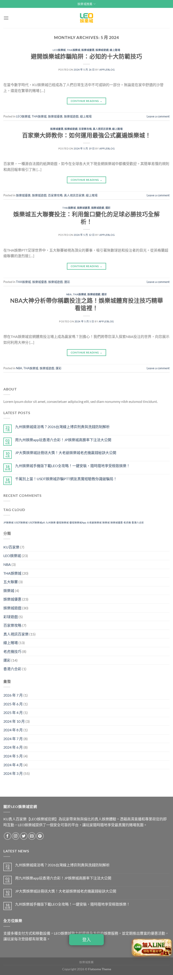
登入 (87, 939)
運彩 (108, 207)
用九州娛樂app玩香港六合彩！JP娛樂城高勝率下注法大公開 (63, 440)
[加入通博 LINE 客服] (152, 947)
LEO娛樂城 (59, 49)
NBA (69, 294)
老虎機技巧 (12, 651)
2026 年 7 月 (13, 695)
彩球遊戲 (10, 617)
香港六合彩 (138, 522)
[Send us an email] (32, 836)
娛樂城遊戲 (102, 49)
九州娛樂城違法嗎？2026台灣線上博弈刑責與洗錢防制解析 (62, 426)
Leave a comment (158, 116)
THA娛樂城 (73, 49)
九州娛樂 (51, 522)
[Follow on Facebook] (7, 836)
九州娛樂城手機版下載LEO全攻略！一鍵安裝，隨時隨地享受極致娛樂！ (72, 465)
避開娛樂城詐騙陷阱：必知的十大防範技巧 (86, 56)
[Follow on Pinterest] (40, 836)
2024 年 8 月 (13, 730)
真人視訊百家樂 (102, 128)
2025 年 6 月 (13, 704)
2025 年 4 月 (13, 712)
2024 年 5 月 (13, 756)
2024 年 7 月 (13, 738)
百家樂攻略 (85, 128)
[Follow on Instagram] (15, 836)
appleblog (107, 69)
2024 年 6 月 (13, 747)
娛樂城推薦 (84, 4)
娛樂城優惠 (87, 49)
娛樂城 (106, 522)
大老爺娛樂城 (94, 522)
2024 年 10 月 (14, 721)
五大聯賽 (10, 582)
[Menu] (6, 17)
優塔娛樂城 (62, 522)
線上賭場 (115, 49)
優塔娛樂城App (77, 522)
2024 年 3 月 (13, 773)
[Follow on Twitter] (23, 836)
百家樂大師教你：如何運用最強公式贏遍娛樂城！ (86, 135)
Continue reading (86, 101)
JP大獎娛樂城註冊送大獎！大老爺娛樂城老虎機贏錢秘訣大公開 (65, 452)
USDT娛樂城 (21, 522)
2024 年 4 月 (13, 765)
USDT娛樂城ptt (36, 522)
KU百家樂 (11, 547)
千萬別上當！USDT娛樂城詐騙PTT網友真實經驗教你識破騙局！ (66, 479)
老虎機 (127, 522)
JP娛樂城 (8, 522)
